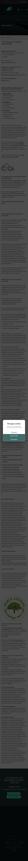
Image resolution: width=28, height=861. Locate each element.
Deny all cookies (14, 435)
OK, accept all (14, 439)
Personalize (14, 432)
